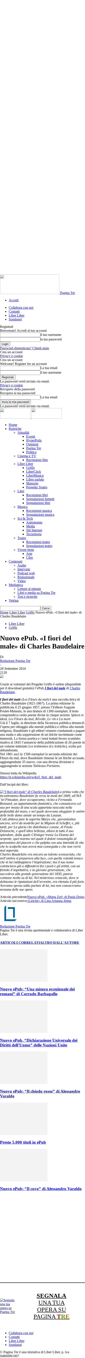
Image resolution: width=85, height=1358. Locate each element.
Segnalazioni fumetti (40, 499)
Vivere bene (25, 550)
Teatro (21, 538)
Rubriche (15, 428)
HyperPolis (34, 440)
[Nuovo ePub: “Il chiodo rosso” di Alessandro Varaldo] (24, 1083)
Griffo (30, 468)
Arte (29, 553)
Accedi (14, 300)
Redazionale (25, 577)
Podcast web (26, 573)
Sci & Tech (25, 518)
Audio (21, 565)
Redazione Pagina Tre (15, 661)
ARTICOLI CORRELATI (20, 942)
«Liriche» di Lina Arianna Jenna (49, 901)
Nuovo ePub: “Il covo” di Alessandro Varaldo (41, 1188)
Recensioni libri (37, 495)
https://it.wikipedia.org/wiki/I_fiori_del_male (30, 777)
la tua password (51, 339)
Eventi (30, 436)
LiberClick (33, 471)
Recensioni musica (39, 510)
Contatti (14, 311)
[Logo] (15, 417)
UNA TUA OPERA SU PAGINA (52, 1306)
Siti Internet (34, 530)
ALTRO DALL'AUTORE (59, 942)
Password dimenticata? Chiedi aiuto (24, 348)
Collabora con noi (21, 307)
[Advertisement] (42, 1237)
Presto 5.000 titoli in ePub (23, 1142)
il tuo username (50, 335)
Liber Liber (16, 315)
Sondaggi (15, 319)
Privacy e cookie (11, 356)
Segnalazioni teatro (39, 546)
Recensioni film (37, 460)
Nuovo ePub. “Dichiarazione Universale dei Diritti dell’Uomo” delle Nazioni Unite (38, 1042)
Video (21, 581)
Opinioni (32, 444)
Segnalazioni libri (38, 503)
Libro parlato (35, 479)
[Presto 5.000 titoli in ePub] (24, 1134)
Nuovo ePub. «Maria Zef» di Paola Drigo (55, 897)
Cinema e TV (26, 456)
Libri (20, 491)
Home (13, 425)
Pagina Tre (33, 448)
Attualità (23, 432)
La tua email (48, 368)
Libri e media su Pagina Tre (36, 592)
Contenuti (15, 561)
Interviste (23, 569)
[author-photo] (10, 922)
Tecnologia (33, 534)
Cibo (29, 557)
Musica (22, 507)
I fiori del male (55, 688)
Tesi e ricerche (27, 596)
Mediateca (16, 585)
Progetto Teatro (36, 487)
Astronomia (34, 522)
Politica (31, 452)
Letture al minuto (29, 589)
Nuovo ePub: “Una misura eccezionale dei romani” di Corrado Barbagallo (37, 991)
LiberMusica (35, 475)
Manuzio (32, 483)
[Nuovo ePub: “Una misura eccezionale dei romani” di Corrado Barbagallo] (24, 980)
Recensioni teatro (38, 542)
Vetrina (14, 600)
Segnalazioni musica (40, 514)
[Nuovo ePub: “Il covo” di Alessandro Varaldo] (24, 1180)
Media (30, 526)
